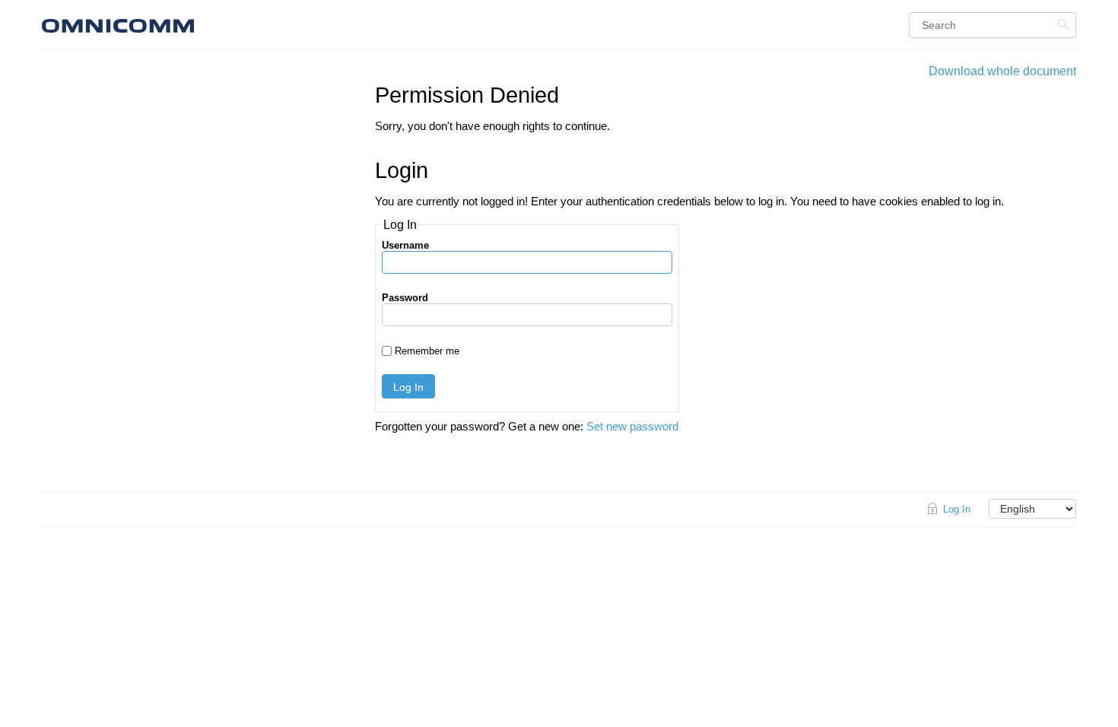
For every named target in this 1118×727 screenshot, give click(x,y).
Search (1065, 24)
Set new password (632, 427)
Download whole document (1002, 71)
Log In (408, 387)
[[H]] (205, 24)
